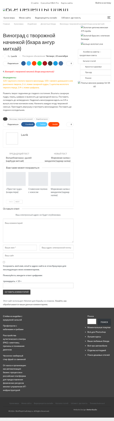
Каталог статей (89, 61)
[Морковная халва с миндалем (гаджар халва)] (60, 179)
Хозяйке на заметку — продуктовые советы (90, 54)
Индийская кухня (42, 119)
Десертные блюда (7, 172)
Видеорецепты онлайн (46, 17)
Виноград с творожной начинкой (21, 119)
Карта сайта (67, 3)
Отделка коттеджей (96, 350)
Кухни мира (9, 17)
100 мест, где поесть (71, 17)
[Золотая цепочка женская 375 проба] (96, 29)
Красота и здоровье (93, 67)
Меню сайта (25, 17)
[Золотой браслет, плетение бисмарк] (96, 37)
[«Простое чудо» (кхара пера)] (16, 179)
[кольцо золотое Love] (92, 43)
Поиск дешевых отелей (98, 355)
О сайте (35, 3)
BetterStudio (92, 409)
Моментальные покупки (98, 327)
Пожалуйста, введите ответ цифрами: (23, 275)
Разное (88, 78)
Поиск (90, 316)
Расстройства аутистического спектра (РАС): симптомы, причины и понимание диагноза (14, 342)
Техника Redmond (97, 403)
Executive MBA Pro (50, 3)
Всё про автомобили (97, 345)
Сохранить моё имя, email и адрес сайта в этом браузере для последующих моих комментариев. (34, 268)
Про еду (88, 72)
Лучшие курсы (94, 336)
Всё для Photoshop (96, 332)
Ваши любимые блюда (98, 341)
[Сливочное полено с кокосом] (38, 179)
